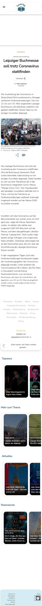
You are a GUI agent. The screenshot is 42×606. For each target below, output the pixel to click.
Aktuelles (21, 52)
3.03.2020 (21, 86)
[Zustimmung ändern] (38, 598)
